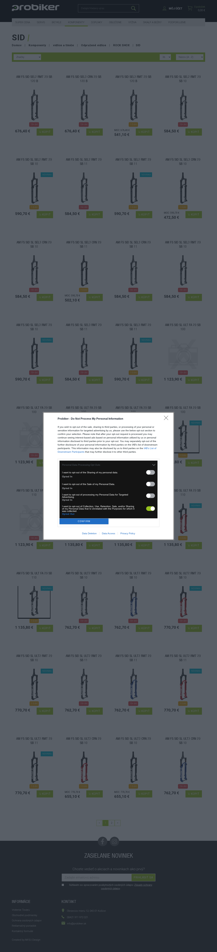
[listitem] (108, 465)
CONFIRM (84, 521)
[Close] (167, 419)
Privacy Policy (127, 533)
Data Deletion (89, 533)
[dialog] (108, 476)
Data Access (108, 533)
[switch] (150, 472)
